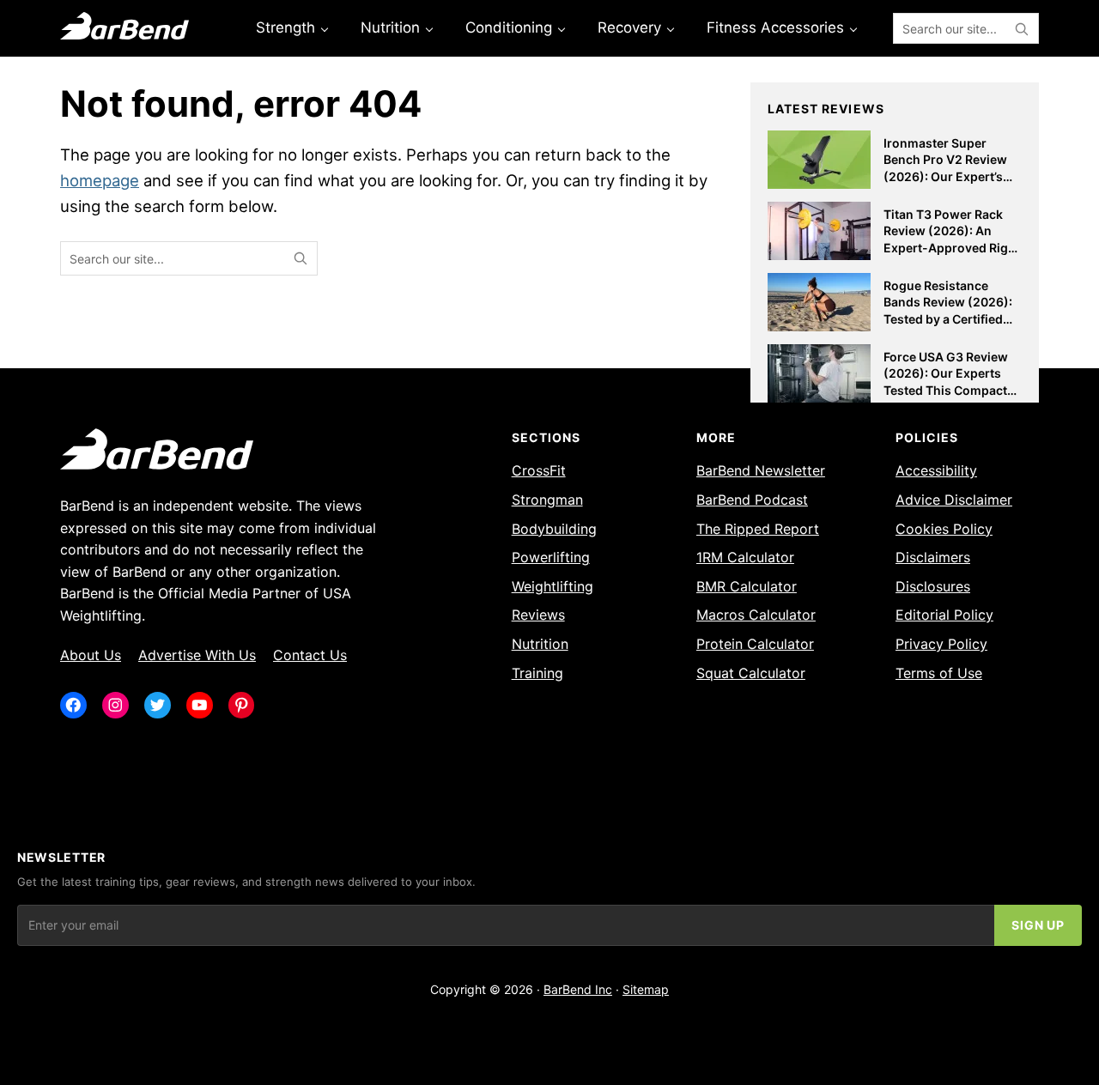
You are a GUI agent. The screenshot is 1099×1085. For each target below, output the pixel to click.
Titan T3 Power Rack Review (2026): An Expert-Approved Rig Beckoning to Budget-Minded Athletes (947, 247)
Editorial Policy (944, 614)
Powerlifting (551, 557)
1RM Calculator (745, 557)
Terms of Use (939, 673)
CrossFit (539, 470)
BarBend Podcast (752, 499)
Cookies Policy (944, 528)
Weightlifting (552, 586)
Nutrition (540, 643)
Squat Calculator (750, 673)
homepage (99, 180)
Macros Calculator (756, 614)
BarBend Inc (577, 989)
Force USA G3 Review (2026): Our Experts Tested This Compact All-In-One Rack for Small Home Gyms (945, 390)
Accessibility (936, 470)
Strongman (547, 499)
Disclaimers (933, 557)
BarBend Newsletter (760, 470)
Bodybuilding (554, 528)
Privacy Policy (941, 643)
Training (537, 673)
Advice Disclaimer (954, 499)
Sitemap (645, 989)
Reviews (538, 614)
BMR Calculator (746, 586)
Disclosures (933, 586)
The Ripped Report (757, 528)
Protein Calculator (755, 643)
